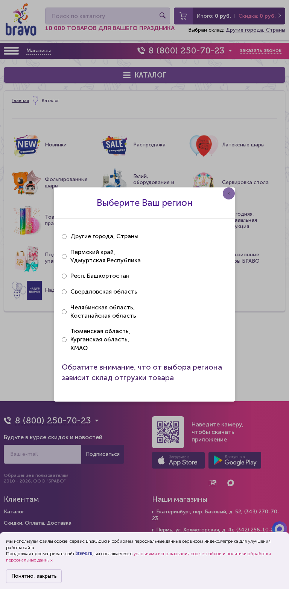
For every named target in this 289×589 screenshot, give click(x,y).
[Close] (229, 193)
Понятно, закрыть (34, 576)
